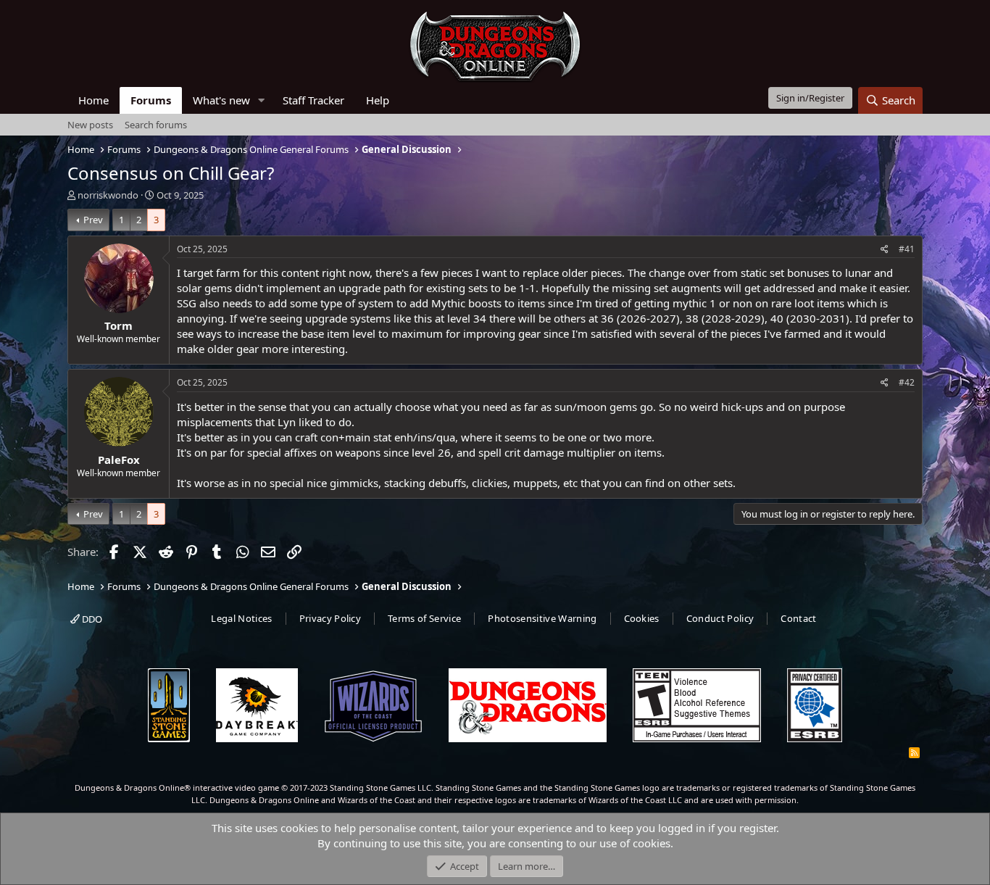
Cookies (642, 618)
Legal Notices (241, 618)
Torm (118, 325)
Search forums (156, 124)
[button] (261, 100)
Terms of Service (424, 618)
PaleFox (119, 459)
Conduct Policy (720, 618)
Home (93, 100)
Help (377, 100)
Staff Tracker (313, 100)
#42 (907, 382)
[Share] (884, 249)
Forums (150, 100)
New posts (90, 124)
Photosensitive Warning (542, 618)
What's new (221, 100)
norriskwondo (108, 194)
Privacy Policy (330, 618)
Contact (798, 618)
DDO (91, 619)
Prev (93, 219)
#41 (907, 249)
